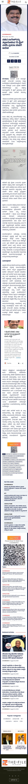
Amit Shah (8, 454)
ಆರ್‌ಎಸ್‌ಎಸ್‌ (22, 465)
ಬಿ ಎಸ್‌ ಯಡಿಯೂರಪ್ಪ (13, 472)
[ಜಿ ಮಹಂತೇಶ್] (10, 53)
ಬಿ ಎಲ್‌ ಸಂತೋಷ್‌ (6, 472)
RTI (5, 493)
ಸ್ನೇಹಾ (11, 474)
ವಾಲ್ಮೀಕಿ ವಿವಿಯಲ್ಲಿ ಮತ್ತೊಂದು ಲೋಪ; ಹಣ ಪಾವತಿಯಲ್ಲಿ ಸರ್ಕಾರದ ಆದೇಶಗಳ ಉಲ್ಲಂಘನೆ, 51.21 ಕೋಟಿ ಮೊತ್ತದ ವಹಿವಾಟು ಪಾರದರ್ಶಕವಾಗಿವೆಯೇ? (13, 611)
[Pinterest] (15, 61)
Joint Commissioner (20, 459)
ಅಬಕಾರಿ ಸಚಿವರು (5, 465)
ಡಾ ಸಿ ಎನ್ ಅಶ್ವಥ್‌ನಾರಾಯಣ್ (16, 469)
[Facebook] (8, 61)
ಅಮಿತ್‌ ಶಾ (11, 465)
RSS (8, 463)
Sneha (12, 463)
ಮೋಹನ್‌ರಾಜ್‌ (20, 472)
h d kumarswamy (6, 459)
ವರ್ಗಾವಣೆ (7, 474)
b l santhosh (14, 454)
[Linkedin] (12, 776)
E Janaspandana (6, 457)
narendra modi (11, 461)
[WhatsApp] (19, 61)
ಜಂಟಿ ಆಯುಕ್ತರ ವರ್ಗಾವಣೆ (7, 469)
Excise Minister (13, 457)
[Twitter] (12, 61)
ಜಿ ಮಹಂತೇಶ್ (16, 53)
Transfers (16, 463)
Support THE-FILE (14, 67)
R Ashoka (5, 463)
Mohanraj (5, 461)
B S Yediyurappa (21, 454)
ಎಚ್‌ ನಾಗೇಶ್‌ (18, 467)
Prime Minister (19, 461)
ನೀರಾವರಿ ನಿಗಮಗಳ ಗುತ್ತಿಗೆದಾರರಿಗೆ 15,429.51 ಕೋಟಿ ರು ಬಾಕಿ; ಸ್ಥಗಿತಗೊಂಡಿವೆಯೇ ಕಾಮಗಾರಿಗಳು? (14, 518)
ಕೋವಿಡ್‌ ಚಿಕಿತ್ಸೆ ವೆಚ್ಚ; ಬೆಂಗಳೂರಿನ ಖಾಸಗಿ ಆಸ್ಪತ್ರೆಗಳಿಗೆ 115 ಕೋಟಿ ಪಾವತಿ (7, 747)
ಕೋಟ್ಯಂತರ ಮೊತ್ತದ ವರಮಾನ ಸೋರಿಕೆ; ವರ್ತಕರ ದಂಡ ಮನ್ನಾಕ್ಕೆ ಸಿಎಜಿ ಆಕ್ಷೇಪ (21, 747)
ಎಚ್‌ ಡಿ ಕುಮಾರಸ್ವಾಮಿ (11, 467)
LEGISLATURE (8, 503)
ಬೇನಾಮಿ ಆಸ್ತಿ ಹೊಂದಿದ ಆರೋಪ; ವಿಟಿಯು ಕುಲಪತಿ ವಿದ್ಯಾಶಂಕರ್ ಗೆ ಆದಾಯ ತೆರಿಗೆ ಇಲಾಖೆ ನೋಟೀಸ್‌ (15, 488)
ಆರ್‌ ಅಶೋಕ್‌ (16, 465)
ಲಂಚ (4, 474)
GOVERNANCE (6, 34)
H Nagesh (13, 459)
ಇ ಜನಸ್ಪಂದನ (5, 467)
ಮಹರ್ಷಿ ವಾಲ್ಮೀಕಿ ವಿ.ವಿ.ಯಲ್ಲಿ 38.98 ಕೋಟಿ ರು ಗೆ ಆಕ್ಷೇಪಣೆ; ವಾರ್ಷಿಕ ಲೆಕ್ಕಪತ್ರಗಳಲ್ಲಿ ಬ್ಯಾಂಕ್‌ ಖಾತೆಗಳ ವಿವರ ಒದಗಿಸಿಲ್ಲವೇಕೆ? (13, 626)
